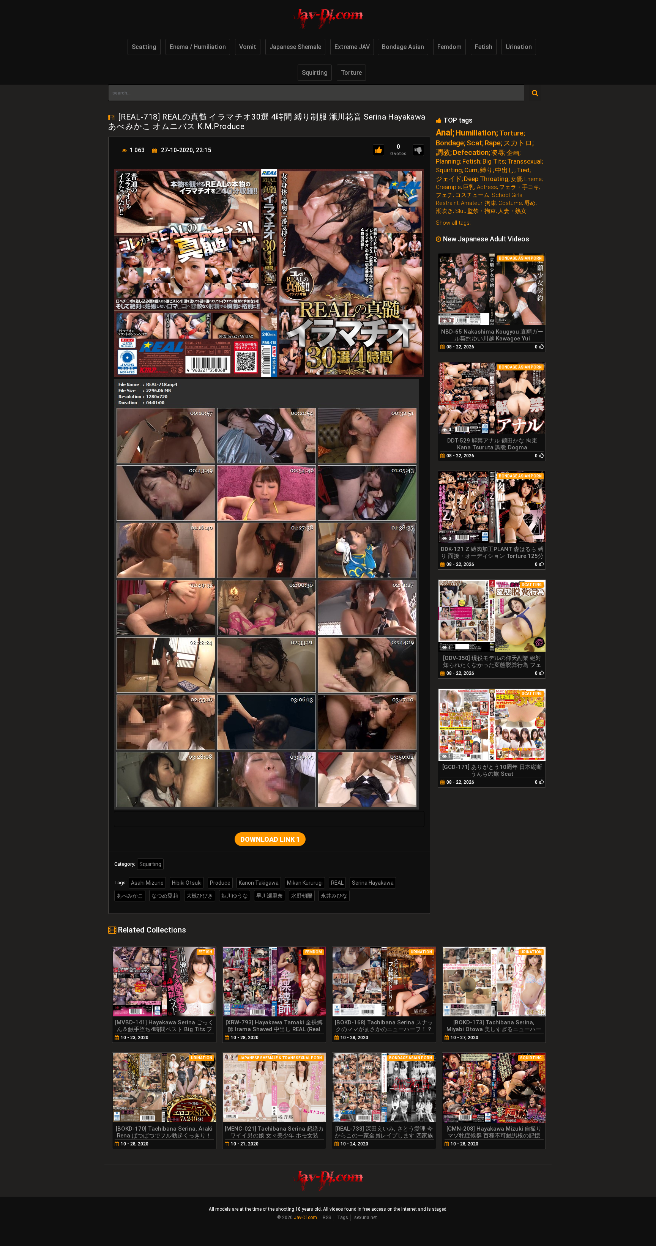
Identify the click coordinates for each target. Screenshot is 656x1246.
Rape (493, 142)
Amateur (472, 203)
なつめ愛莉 (164, 896)
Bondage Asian (403, 46)
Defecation (471, 152)
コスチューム (472, 195)
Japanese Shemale (295, 46)
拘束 (490, 203)
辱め (530, 203)
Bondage (450, 142)
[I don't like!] (418, 150)
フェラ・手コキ (519, 187)
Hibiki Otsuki (187, 883)
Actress (487, 187)
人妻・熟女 (512, 211)
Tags (342, 1217)
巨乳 (469, 187)
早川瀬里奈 (269, 896)
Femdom (449, 46)
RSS (327, 1217)
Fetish (483, 46)
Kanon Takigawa (259, 883)
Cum (471, 170)
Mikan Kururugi (305, 883)
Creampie (448, 187)
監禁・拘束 (481, 211)
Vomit (247, 46)
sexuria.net (365, 1217)
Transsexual (524, 161)
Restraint (447, 203)
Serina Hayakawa (373, 883)
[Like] (378, 150)
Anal (444, 132)
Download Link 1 (270, 839)
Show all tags (453, 222)
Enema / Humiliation (198, 46)
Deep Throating (486, 179)
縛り (486, 170)
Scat (474, 142)
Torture (351, 72)
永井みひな (334, 896)
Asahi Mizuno (147, 883)
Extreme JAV (352, 46)
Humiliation (476, 133)
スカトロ (517, 142)
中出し (504, 170)
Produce (220, 883)
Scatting (144, 46)
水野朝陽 (301, 896)
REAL (337, 883)
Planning (448, 161)
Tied (523, 170)
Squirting (315, 72)
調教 (443, 152)
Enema (533, 179)
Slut (460, 211)
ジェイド (449, 179)
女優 (516, 179)
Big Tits (494, 161)
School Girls (507, 195)
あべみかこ (130, 896)
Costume (510, 203)
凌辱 (497, 153)
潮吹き (444, 211)
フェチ (444, 195)
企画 (512, 153)
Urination (519, 46)
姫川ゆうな (234, 896)
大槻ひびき (199, 896)
